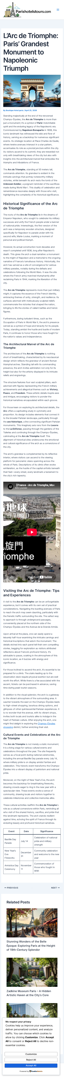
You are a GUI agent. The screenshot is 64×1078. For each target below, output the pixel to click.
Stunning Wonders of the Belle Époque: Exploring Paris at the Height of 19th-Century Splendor (31, 945)
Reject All (31, 1059)
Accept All (31, 1065)
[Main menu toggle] (58, 10)
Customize (31, 1054)
